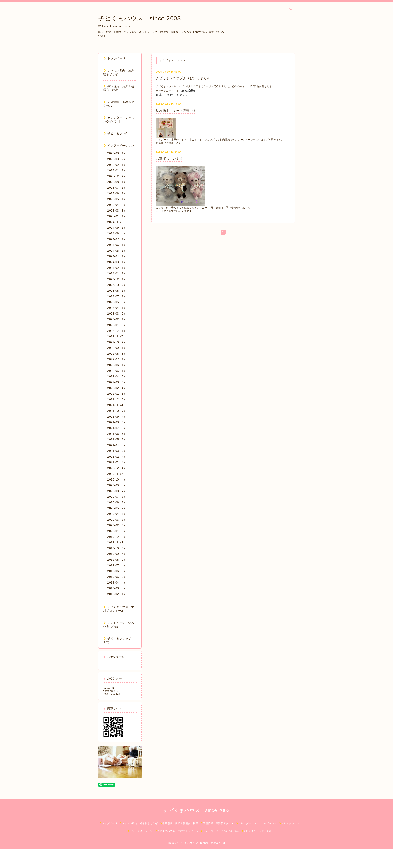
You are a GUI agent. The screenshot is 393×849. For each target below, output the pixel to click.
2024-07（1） (116, 239)
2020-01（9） (116, 531)
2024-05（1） (116, 250)
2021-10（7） (116, 410)
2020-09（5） (116, 485)
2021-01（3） (116, 462)
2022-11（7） (116, 336)
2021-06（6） (116, 433)
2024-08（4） (116, 233)
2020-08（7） (116, 491)
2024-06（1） (116, 244)
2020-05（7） (116, 508)
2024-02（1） (116, 267)
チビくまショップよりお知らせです (183, 78)
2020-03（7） (116, 519)
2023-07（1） (116, 296)
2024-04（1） (116, 256)
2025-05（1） (116, 199)
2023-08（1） (116, 290)
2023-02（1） (116, 319)
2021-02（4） (116, 456)
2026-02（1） (116, 164)
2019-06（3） (116, 571)
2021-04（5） (116, 445)
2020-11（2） (116, 473)
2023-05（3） (116, 302)
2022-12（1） (116, 330)
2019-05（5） (116, 576)
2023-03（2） (116, 313)
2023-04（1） (116, 307)
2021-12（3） (116, 399)
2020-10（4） (116, 479)
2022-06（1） (116, 365)
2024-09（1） (116, 227)
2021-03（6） (116, 451)
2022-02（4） (116, 388)
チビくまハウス (186, 843)
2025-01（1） (116, 216)
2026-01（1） (116, 170)
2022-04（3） (116, 376)
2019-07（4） (116, 565)
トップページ (116, 58)
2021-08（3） (116, 422)
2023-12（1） (116, 279)
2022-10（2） (116, 342)
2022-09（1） (116, 347)
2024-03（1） (116, 262)
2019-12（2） (116, 536)
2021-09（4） (116, 416)
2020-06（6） (116, 502)
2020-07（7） (116, 496)
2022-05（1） (116, 370)
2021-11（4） (116, 405)
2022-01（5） (116, 393)
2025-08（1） (116, 182)
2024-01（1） (116, 273)
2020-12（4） (116, 468)
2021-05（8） (116, 439)
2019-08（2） (116, 559)
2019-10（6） (116, 548)
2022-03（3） (116, 382)
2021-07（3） (116, 428)
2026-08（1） (116, 153)
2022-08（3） (116, 353)
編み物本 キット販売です (176, 110)
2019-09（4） (116, 554)
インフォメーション (120, 145)
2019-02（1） (116, 594)
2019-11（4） (116, 542)
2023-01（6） (116, 325)
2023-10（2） (116, 285)
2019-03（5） (116, 588)
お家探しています (169, 158)
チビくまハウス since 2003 (139, 18)
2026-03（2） (116, 159)
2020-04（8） (116, 513)
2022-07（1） (116, 359)
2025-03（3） (116, 210)
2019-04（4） (116, 582)
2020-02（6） (116, 525)
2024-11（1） (116, 222)
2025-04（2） (116, 204)
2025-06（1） (116, 193)
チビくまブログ (117, 133)
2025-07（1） (116, 187)
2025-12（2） (116, 176)
